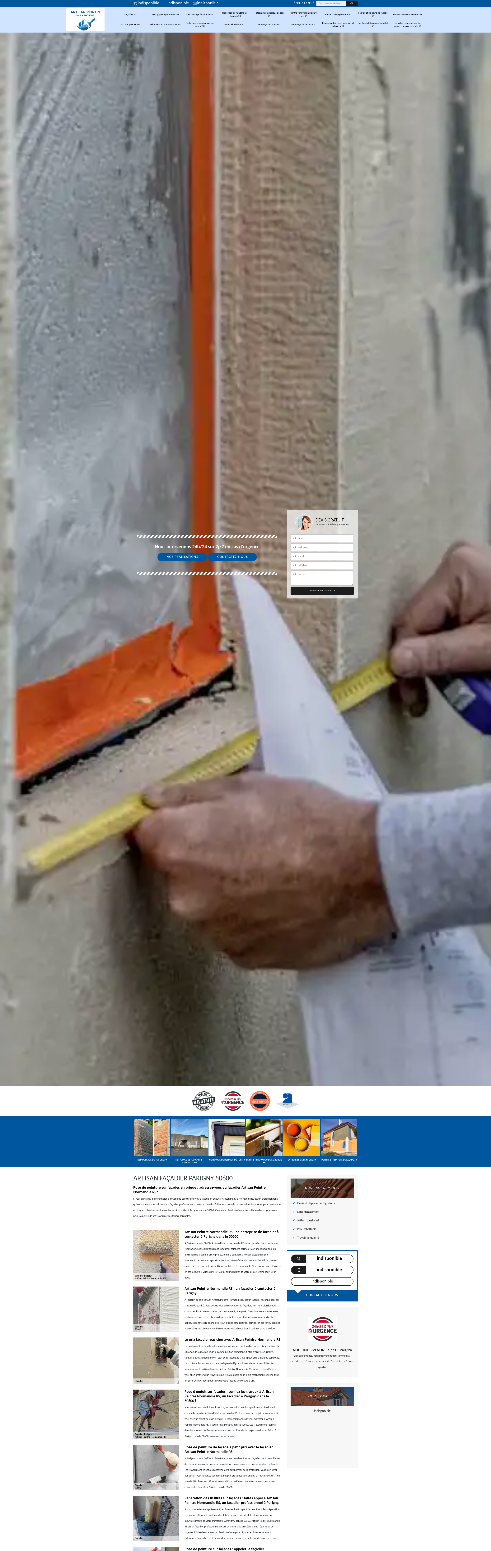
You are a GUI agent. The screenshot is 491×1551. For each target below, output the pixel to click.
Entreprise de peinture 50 (338, 14)
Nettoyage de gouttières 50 (165, 14)
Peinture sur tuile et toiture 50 (165, 24)
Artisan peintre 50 (130, 24)
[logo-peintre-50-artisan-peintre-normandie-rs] (85, 20)
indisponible (148, 3)
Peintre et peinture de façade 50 (372, 14)
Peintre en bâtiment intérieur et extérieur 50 (338, 25)
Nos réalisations (182, 557)
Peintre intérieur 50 (234, 24)
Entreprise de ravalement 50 (407, 14)
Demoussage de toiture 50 (199, 14)
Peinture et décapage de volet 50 (373, 25)
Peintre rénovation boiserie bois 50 (303, 14)
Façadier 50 (130, 14)
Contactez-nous (232, 557)
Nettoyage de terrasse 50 (303, 24)
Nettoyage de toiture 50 (269, 24)
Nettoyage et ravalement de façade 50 (199, 25)
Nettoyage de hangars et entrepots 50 (234, 14)
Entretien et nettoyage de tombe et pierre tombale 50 (407, 25)
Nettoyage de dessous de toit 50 (269, 14)
